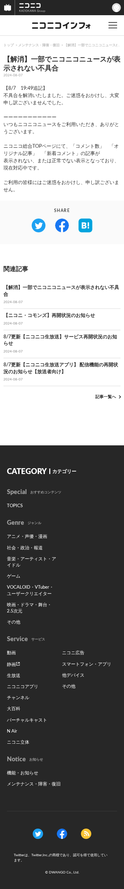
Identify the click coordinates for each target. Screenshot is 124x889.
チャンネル (18, 698)
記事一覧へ (105, 397)
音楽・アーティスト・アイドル (31, 562)
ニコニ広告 (73, 653)
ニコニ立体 (18, 742)
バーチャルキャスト (27, 720)
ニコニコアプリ (22, 687)
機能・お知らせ (22, 773)
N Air (12, 731)
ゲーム (13, 576)
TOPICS (15, 506)
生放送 (13, 676)
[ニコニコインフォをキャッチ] (86, 833)
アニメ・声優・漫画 (27, 536)
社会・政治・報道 (25, 548)
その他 (13, 622)
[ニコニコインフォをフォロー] (38, 833)
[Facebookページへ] (62, 833)
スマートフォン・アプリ (86, 664)
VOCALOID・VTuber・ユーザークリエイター (30, 590)
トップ (8, 45)
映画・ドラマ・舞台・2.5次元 (29, 608)
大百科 (13, 709)
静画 (11, 665)
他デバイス (73, 675)
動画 (11, 653)
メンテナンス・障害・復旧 (39, 45)
